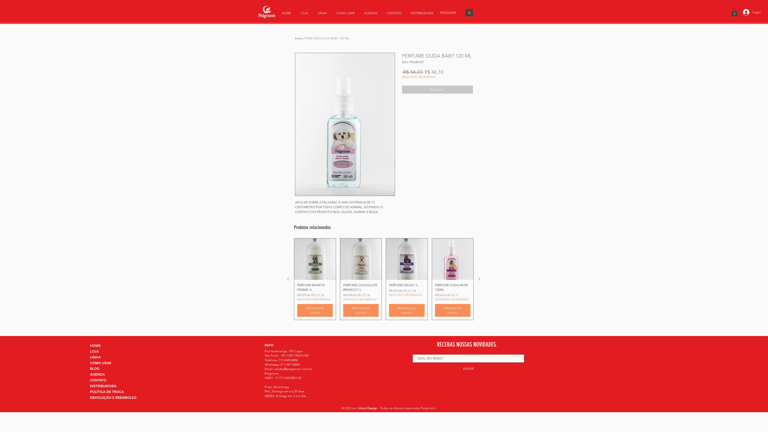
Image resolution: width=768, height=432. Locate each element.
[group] (384, 279)
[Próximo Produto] (479, 279)
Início (299, 38)
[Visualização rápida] (315, 259)
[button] (322, 13)
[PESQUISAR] (469, 12)
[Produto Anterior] (288, 279)
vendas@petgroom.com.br (293, 369)
